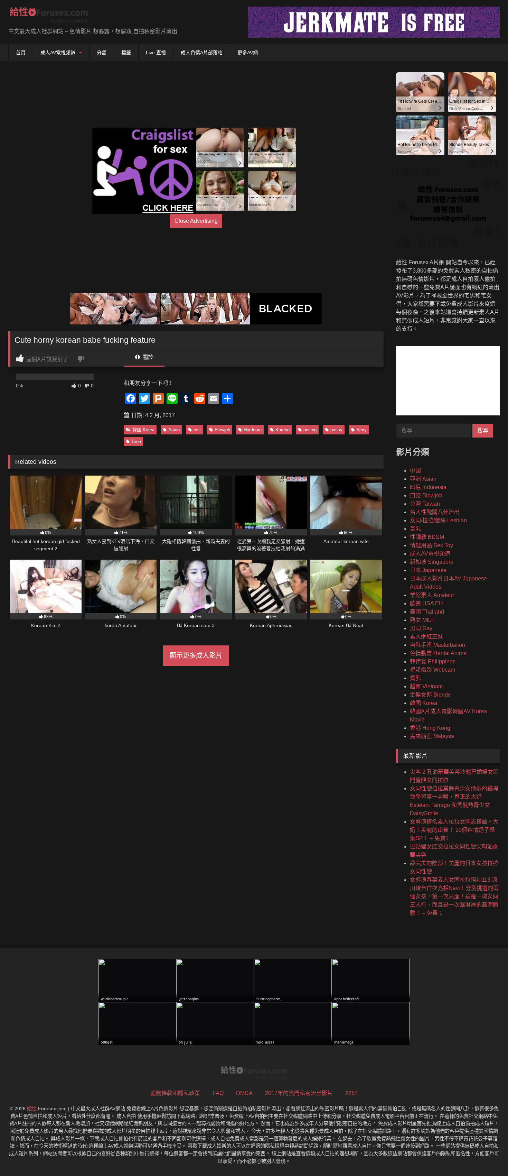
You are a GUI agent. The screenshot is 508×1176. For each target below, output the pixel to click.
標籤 (126, 52)
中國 (415, 471)
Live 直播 (156, 52)
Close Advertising (196, 221)
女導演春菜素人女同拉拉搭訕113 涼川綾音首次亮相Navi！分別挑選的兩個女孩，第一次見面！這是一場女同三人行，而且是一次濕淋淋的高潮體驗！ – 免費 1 (454, 896)
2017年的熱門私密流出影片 (299, 1093)
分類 (101, 52)
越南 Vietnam (426, 686)
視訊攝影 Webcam (432, 670)
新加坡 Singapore (431, 562)
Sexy (361, 429)
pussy (336, 429)
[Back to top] (486, 1155)
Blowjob (222, 429)
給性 (32, 1108)
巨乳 (415, 529)
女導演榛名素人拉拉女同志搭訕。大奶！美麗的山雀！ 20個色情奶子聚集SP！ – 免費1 (454, 830)
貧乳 (415, 678)
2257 (351, 1093)
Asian (174, 429)
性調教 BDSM (427, 537)
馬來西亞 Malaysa (432, 736)
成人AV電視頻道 (57, 52)
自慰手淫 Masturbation (437, 645)
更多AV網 (247, 52)
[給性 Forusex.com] (49, 16)
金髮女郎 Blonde (430, 695)
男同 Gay (421, 628)
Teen (136, 441)
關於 (147, 357)
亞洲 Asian (423, 479)
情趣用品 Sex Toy (431, 545)
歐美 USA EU (426, 603)
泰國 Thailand (427, 612)
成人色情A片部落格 (202, 52)
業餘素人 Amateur (432, 595)
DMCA (244, 1093)
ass (197, 429)
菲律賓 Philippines (432, 661)
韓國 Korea (143, 429)
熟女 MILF (422, 620)
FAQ (218, 1093)
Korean (282, 429)
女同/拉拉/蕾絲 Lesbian (438, 520)
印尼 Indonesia (428, 487)
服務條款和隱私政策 (175, 1093)
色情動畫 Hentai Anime (438, 653)
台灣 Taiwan (425, 504)
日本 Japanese (428, 570)
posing (310, 429)
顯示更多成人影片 (196, 655)
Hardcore (253, 429)
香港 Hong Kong (430, 728)
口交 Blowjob (426, 495)
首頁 (21, 52)
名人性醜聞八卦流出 (435, 512)
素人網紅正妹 (426, 637)
